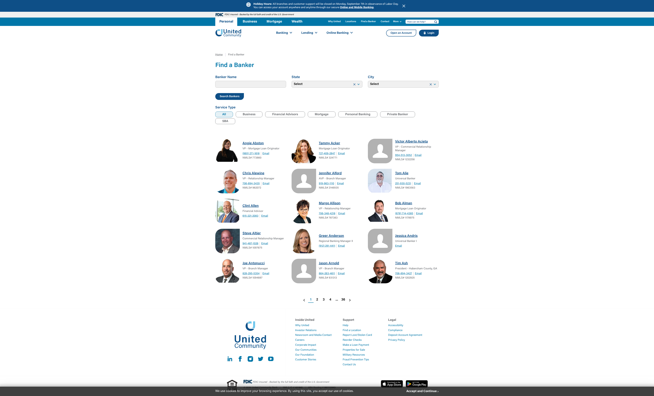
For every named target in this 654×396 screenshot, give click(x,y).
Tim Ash (401, 263)
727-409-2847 (327, 153)
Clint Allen (251, 206)
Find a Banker (368, 21)
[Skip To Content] (5, 1)
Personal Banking (357, 114)
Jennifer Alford (330, 173)
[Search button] (434, 21)
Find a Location (352, 330)
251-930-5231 (403, 183)
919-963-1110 (326, 183)
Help (345, 325)
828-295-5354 (251, 273)
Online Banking (337, 33)
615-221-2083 (250, 216)
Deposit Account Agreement (405, 335)
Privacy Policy (396, 340)
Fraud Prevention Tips (356, 359)
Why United (334, 21)
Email (265, 153)
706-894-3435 (251, 183)
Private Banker (397, 114)
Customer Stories (305, 359)
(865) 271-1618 (251, 153)
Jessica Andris (406, 236)
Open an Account (401, 33)
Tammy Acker (329, 143)
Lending (307, 33)
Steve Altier (252, 233)
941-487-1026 (250, 243)
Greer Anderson (331, 236)
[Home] (228, 33)
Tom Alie (401, 173)
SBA (225, 121)
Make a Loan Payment (356, 345)
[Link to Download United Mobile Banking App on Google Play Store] (417, 383)
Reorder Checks (352, 340)
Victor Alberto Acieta (411, 141)
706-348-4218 (327, 213)
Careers (300, 340)
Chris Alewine (253, 173)
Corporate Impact (305, 345)
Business (249, 114)
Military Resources (354, 355)
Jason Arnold (329, 263)
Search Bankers (229, 96)
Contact (385, 21)
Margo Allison (329, 203)
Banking (282, 33)
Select (298, 84)
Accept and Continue (421, 391)
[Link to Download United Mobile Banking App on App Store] (392, 383)
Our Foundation (304, 355)
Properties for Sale (354, 350)
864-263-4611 (327, 273)
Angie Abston (253, 143)
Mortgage (322, 114)
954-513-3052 (403, 155)
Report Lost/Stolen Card (357, 335)
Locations (350, 21)
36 (343, 299)
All (224, 114)
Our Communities (306, 350)
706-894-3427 (403, 273)
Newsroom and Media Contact (313, 335)
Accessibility (395, 325)
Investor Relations (306, 330)
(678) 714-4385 (404, 213)
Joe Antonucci (254, 263)
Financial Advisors (285, 114)
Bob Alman (403, 203)
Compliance (395, 330)
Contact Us (349, 364)
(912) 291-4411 (327, 246)
